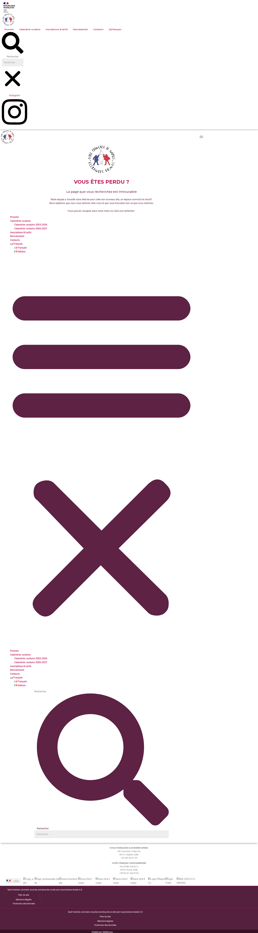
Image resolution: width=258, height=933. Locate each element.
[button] (12, 43)
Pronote (9, 29)
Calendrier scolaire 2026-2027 (30, 228)
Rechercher (13, 56)
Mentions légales (24, 899)
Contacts (98, 29)
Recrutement (80, 29)
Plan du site (23, 895)
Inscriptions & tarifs (57, 29)
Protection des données (24, 903)
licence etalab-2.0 (74, 889)
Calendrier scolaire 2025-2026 (30, 224)
